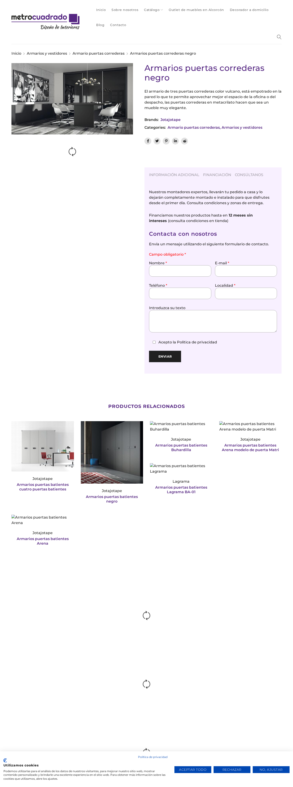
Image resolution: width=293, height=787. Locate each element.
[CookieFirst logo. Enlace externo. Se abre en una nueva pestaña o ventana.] (5, 760)
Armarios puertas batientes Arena (43, 541)
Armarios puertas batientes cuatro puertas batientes (43, 486)
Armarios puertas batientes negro (112, 499)
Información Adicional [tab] (174, 175)
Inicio (16, 53)
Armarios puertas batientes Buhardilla (181, 447)
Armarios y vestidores (47, 53)
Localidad (225, 286)
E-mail (222, 263)
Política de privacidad (197, 342)
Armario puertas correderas (99, 53)
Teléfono (158, 286)
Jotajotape (170, 120)
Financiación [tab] (217, 175)
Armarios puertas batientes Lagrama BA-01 (181, 489)
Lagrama (181, 481)
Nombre (158, 263)
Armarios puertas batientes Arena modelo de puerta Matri (250, 447)
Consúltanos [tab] (249, 175)
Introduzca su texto (167, 308)
